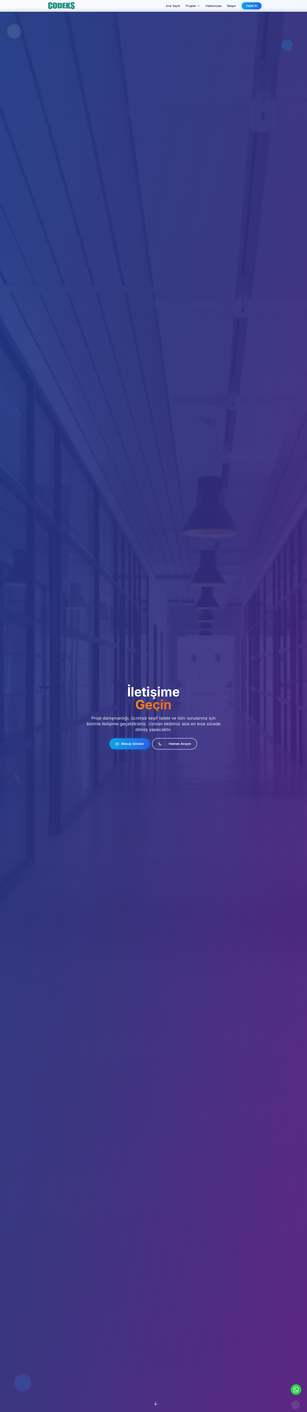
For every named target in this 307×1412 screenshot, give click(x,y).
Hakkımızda (213, 6)
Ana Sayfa (173, 6)
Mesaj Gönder (132, 744)
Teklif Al (251, 6)
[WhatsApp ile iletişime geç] (296, 1389)
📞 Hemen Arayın (177, 744)
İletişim (231, 6)
